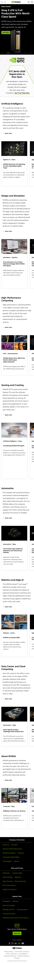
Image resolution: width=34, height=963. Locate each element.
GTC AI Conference (9, 885)
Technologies (7, 861)
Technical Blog (8, 877)
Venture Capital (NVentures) (12, 849)
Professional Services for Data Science (16, 918)
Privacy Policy (8, 951)
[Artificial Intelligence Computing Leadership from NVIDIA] (16, 2)
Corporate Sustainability (11, 857)
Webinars (18, 877)
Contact (17, 958)
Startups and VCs (9, 909)
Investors (14, 845)
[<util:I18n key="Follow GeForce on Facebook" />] (9, 943)
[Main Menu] (2, 2)
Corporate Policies (10, 956)
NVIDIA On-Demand (9, 889)
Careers (16, 861)
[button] (29, 2)
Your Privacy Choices (22, 951)
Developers (6, 901)
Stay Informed (8, 881)
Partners (15, 901)
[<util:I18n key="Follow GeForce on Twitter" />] (19, 943)
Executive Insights (9, 905)
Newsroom (6, 873)
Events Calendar (20, 881)
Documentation (22, 909)
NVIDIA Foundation (9, 853)
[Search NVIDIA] (5, 2)
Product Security (23, 956)
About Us (6, 845)
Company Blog (17, 873)
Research (21, 853)
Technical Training (9, 914)
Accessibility (23, 954)
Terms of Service (11, 954)
